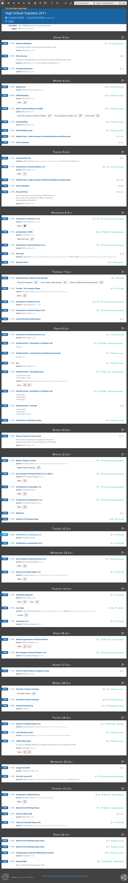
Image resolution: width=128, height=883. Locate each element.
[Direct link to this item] (73, 37)
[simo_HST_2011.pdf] (25, 507)
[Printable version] (35, 3)
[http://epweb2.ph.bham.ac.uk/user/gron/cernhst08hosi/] (25, 579)
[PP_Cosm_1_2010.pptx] (25, 174)
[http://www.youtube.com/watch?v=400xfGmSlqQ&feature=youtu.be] (101, 282)
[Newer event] (23, 3)
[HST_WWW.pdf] (29, 752)
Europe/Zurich (83, 3)
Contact (49, 876)
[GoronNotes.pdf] (24, 295)
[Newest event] (28, 3)
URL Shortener (75, 876)
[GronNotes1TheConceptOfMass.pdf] (24, 385)
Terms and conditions (61, 876)
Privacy (85, 876)
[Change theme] (58, 3)
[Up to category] (18, 3)
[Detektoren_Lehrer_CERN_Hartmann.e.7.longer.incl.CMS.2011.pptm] (25, 226)
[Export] (46, 3)
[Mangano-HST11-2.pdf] (25, 566)
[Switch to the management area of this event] (70, 3)
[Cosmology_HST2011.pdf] (25, 494)
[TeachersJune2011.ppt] (29, 646)
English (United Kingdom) (105, 3)
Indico (22, 877)
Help (43, 876)
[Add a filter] (40, 3)
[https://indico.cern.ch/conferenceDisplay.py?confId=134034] (32, 239)
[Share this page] (123, 877)
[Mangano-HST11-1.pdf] (25, 481)
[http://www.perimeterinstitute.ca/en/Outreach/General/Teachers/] (34, 693)
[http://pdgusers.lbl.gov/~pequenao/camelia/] (26, 615)
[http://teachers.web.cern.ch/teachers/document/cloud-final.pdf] (65, 282)
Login (124, 3)
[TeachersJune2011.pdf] (25, 646)
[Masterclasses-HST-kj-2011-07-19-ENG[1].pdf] (25, 801)
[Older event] (13, 3)
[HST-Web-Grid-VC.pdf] (25, 752)
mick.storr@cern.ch (27, 29)
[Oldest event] (8, 3)
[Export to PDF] (52, 3)
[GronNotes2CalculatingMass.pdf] (29, 385)
